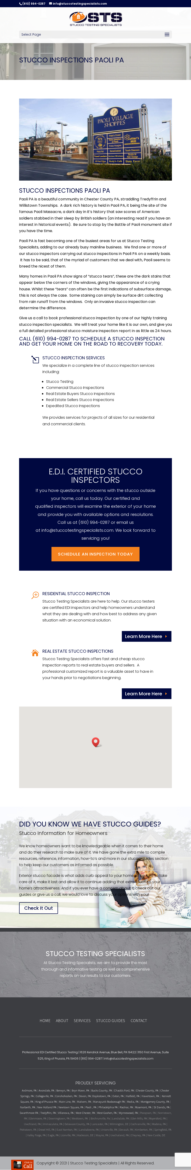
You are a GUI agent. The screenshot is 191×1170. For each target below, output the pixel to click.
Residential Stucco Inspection (76, 594)
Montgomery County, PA (155, 1101)
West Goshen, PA (107, 1113)
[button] (97, 742)
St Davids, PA (161, 1107)
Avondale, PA (46, 1090)
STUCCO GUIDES (110, 1020)
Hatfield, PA (133, 1096)
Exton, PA (118, 1096)
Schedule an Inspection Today (95, 554)
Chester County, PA (147, 1090)
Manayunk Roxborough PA (109, 1101)
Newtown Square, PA (70, 1107)
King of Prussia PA (46, 1101)
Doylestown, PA (101, 1096)
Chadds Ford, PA (124, 1090)
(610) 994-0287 (94, 522)
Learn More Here (143, 636)
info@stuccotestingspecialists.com (77, 530)
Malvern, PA (84, 1101)
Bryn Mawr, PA (80, 1090)
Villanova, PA (66, 1113)
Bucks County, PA (101, 1090)
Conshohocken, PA (66, 1096)
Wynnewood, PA (128, 1113)
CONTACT (139, 1020)
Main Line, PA (67, 1101)
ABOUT (62, 1020)
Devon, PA (85, 1096)
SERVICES (82, 1020)
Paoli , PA (90, 1107)
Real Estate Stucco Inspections (77, 651)
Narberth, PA (27, 1107)
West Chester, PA (85, 1113)
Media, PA (133, 1101)
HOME (45, 1020)
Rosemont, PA (143, 1107)
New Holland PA (46, 1107)
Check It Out (38, 908)
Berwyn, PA (63, 1090)
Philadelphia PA (108, 1107)
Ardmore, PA (29, 1090)
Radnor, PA (126, 1107)
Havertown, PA (150, 1096)
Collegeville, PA (44, 1096)
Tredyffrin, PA (48, 1113)
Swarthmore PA (29, 1113)
